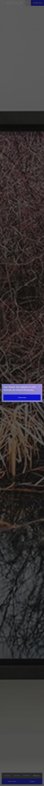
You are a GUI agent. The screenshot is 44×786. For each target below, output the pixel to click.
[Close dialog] (39, 387)
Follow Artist (22, 397)
